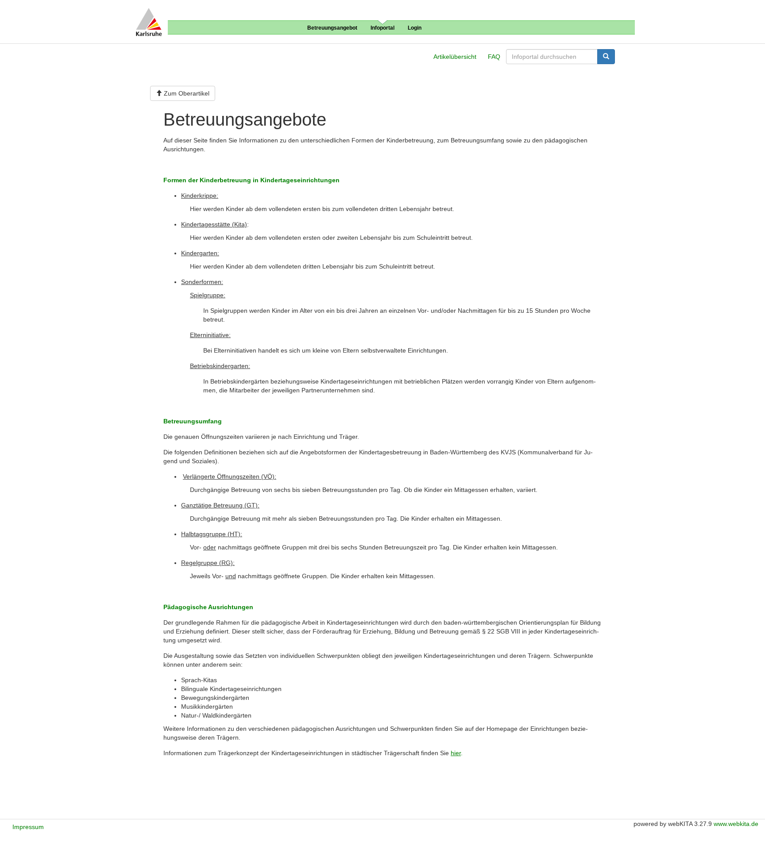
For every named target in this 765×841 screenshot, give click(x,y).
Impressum (28, 826)
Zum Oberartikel (185, 93)
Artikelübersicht (454, 56)
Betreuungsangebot (332, 28)
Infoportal (382, 28)
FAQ (494, 56)
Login (414, 28)
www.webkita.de (736, 823)
